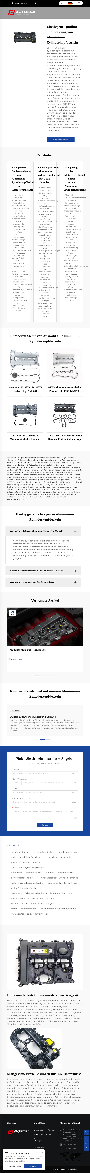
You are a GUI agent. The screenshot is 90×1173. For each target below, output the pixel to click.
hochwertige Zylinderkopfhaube (27, 883)
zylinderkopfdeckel (20, 852)
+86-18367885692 (20, 3)
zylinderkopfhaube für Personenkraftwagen (32, 903)
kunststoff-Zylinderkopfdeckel (25, 862)
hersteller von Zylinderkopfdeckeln (28, 867)
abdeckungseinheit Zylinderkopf (27, 857)
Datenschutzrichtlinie (68, 1169)
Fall (49, 1134)
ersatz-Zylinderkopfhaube (23, 909)
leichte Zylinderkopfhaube (24, 888)
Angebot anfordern (60, 139)
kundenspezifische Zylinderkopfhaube (59, 878)
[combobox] (17, 783)
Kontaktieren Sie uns (40, 1148)
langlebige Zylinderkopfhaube (62, 883)
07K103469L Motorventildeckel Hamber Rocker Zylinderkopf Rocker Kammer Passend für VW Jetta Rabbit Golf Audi (65, 437)
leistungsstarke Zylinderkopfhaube (58, 909)
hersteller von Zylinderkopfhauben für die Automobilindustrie (41, 893)
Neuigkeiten (39, 1141)
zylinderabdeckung (67, 852)
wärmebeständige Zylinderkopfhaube (29, 914)
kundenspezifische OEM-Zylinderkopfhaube (32, 898)
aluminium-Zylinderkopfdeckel (26, 872)
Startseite (39, 1130)
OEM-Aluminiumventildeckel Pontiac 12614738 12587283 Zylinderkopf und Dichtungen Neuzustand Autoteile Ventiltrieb (65, 389)
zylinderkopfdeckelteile (59, 857)
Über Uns (51, 1130)
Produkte (39, 1134)
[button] (42, 739)
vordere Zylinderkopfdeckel (60, 872)
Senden (45, 825)
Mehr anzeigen (15, 659)
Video (50, 1141)
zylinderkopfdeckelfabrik (23, 878)
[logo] (18, 1131)
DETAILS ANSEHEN (25, 366)
